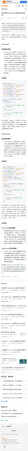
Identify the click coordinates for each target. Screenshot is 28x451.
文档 (2, 434)
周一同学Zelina (4, 336)
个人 (25, 9)
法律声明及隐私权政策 (6, 439)
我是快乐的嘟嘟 (4, 292)
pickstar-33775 (4, 310)
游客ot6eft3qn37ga (5, 354)
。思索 (2, 345)
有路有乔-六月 (4, 372)
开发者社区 (6, 434)
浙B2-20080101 (16, 443)
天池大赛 (11, 434)
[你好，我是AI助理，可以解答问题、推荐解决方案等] (19, 5)
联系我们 (14, 430)
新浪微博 (9, 426)
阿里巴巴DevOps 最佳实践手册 (8, 416)
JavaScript (15, 276)
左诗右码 (3, 363)
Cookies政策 (14, 439)
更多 (2, 420)
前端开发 (8, 276)
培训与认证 (16, 434)
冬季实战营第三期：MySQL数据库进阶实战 (11, 413)
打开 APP (23, 2)
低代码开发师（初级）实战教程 (8, 410)
